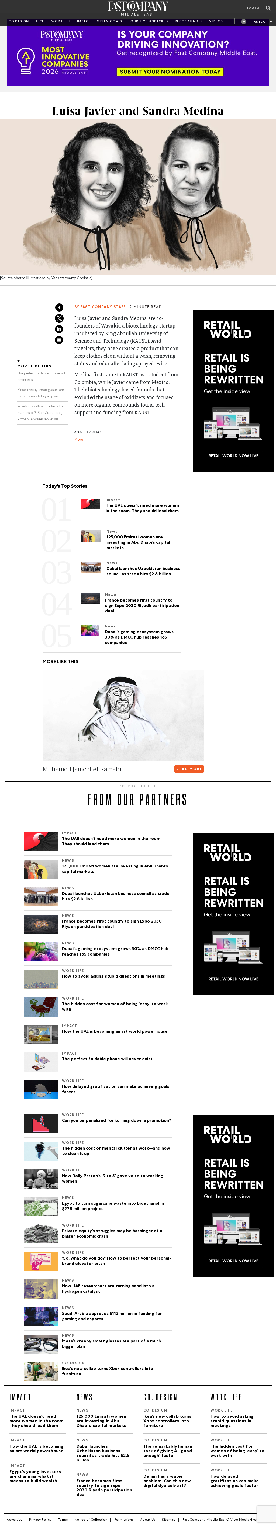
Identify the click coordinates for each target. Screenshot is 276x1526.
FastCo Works (259, 22)
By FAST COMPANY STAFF (100, 307)
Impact (83, 21)
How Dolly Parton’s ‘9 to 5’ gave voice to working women (112, 1179)
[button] (44, 780)
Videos (216, 21)
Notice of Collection (91, 1520)
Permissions (124, 1520)
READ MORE (189, 769)
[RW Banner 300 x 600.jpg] (233, 391)
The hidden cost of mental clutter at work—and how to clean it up (116, 1151)
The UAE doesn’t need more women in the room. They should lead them (111, 842)
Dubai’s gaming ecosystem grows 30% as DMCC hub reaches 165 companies (115, 952)
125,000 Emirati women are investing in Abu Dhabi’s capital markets (115, 869)
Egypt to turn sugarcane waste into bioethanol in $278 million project (113, 1206)
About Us (147, 1520)
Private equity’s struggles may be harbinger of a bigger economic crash (112, 1234)
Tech (40, 21)
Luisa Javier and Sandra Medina (138, 111)
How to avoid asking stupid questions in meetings (113, 977)
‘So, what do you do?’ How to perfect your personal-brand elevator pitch (116, 1261)
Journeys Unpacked (148, 21)
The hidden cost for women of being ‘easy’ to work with (115, 1007)
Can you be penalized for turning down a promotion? (116, 1121)
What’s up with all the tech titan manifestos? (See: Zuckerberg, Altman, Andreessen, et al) (41, 413)
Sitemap (169, 1520)
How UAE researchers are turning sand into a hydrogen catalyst (108, 1289)
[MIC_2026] (138, 52)
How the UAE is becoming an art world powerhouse (115, 1032)
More (78, 440)
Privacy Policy (40, 1520)
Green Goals (109, 21)
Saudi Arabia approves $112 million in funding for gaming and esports (112, 1317)
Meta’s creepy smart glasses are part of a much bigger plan (111, 1344)
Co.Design (19, 21)
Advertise (14, 1520)
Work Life (61, 21)
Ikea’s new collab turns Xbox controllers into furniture (107, 1372)
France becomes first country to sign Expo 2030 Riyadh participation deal (112, 924)
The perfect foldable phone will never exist (107, 1059)
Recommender (189, 21)
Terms (63, 1520)
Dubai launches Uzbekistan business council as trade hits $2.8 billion (116, 897)
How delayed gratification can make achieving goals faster (115, 1090)
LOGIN (253, 9)
